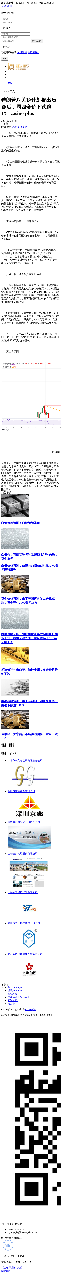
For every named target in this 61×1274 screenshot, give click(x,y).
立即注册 (22, 52)
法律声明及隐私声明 (19, 997)
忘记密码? (33, 52)
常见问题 (13, 994)
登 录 (5, 58)
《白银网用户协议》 (12, 1267)
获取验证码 (37, 41)
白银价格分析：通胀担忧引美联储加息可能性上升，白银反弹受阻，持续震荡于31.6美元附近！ (29, 638)
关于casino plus (15, 987)
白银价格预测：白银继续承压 (20, 522)
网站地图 (13, 1000)
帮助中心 (13, 1003)
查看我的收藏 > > (21, 127)
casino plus (30, 1009)
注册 (9, 6)
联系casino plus (15, 990)
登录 (3, 6)
